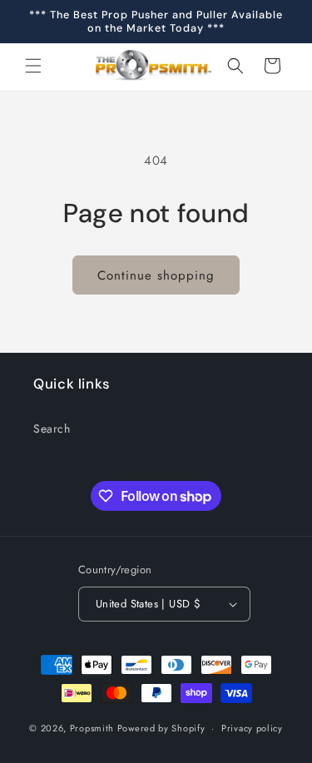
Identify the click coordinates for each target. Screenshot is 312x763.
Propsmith (92, 728)
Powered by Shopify (161, 728)
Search (52, 428)
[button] (33, 65)
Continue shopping (156, 275)
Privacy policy (252, 728)
